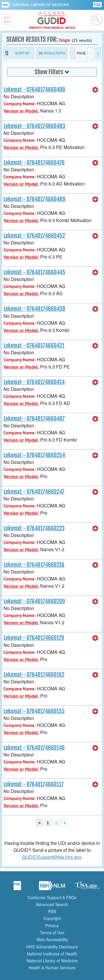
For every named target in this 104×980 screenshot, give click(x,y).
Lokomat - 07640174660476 (34, 162)
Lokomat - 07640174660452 (34, 235)
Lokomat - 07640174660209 (34, 601)
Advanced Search (52, 904)
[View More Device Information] (95, 90)
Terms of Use (52, 932)
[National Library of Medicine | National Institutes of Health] (52, 887)
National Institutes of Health (52, 954)
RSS (52, 911)
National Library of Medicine (41, 4)
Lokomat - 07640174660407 (34, 418)
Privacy (52, 925)
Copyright (52, 918)
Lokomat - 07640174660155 (34, 711)
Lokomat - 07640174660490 (34, 89)
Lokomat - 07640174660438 (34, 308)
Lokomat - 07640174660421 (33, 345)
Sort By (22, 52)
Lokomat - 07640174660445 (34, 272)
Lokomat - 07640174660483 (34, 126)
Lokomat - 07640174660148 (34, 747)
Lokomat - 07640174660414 (34, 382)
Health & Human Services (52, 967)
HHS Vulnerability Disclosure (52, 947)
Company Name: (19, 104)
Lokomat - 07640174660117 (33, 784)
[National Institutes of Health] (7, 5)
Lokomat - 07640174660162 (33, 674)
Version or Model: (21, 111)
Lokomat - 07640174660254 (34, 455)
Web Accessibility (52, 939)
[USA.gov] (87, 887)
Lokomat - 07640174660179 (33, 637)
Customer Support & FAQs (52, 897)
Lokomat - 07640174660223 (34, 528)
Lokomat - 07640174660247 (33, 491)
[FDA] (98, 4)
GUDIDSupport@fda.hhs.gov (51, 857)
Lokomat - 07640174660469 (34, 199)
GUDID (52, 20)
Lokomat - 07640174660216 (33, 564)
